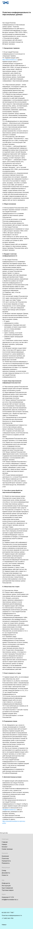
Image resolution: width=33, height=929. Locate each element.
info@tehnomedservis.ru (9, 809)
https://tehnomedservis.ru (9, 59)
